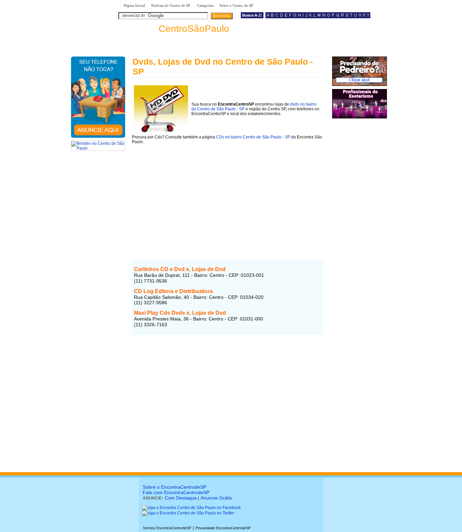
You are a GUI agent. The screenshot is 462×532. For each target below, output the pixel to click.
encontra (175, 28)
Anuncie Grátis (216, 498)
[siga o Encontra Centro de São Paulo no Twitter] (188, 513)
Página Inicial (134, 5)
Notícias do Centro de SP (171, 5)
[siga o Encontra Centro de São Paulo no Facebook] (191, 507)
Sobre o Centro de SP (237, 5)
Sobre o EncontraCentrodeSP (174, 487)
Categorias (205, 5)
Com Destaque (181, 498)
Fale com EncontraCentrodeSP (176, 492)
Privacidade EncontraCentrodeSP (223, 528)
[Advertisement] (227, 196)
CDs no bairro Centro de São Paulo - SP (253, 137)
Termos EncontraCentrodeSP (167, 528)
